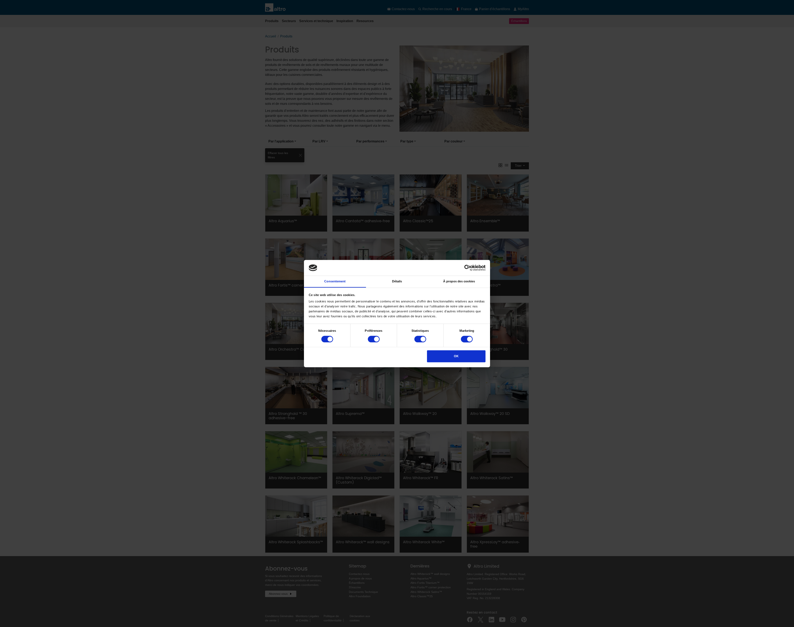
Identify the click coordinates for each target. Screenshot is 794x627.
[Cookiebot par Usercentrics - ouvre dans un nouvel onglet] (467, 268)
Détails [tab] (397, 281)
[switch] (374, 339)
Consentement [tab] (335, 281)
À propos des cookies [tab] (459, 281)
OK (456, 356)
